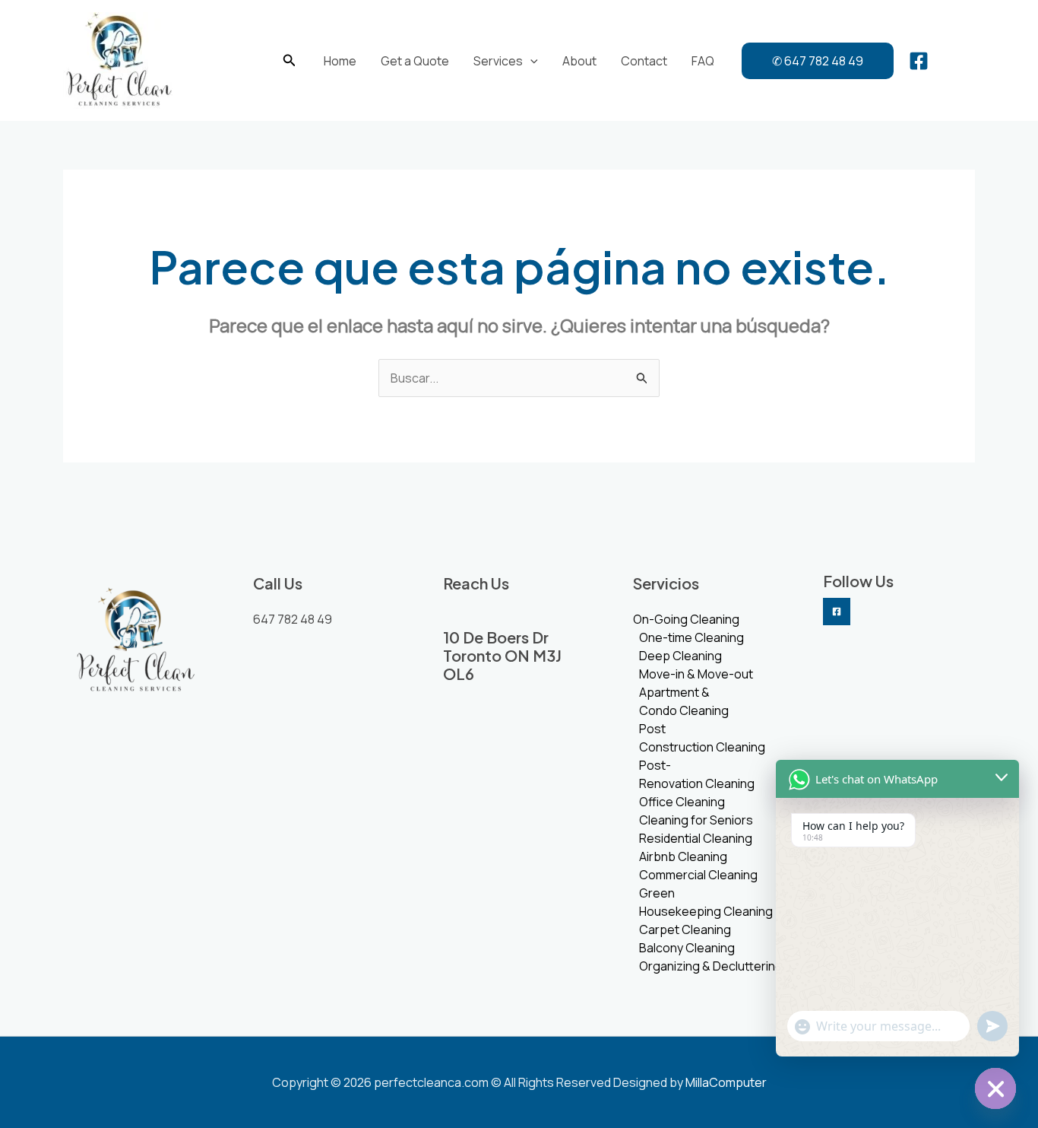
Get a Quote (415, 60)
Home (340, 60)
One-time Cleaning (691, 637)
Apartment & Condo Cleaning (684, 701)
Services (498, 60)
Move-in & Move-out (696, 674)
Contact (644, 60)
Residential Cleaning (695, 838)
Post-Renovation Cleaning (697, 774)
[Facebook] (919, 61)
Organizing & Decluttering (711, 966)
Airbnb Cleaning (683, 856)
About (579, 60)
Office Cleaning (682, 801)
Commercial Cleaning (698, 874)
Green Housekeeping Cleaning (706, 902)
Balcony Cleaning (687, 947)
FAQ (702, 60)
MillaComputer (726, 1082)
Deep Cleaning (680, 655)
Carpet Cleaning (685, 929)
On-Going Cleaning (686, 619)
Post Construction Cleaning (702, 737)
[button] (289, 61)
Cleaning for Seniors (696, 820)
